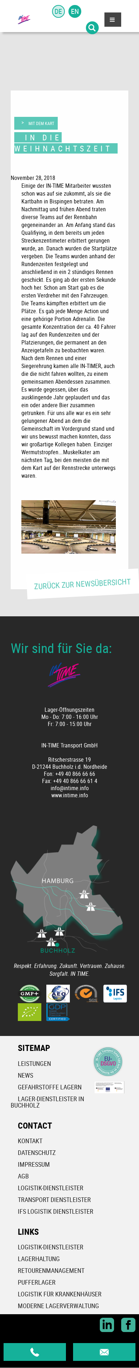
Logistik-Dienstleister (50, 1187)
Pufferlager (37, 1282)
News (25, 1075)
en (75, 11)
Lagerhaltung (39, 1258)
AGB (23, 1176)
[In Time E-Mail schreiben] (104, 1352)
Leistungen (34, 1063)
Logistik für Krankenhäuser (60, 1294)
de (58, 11)
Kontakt (30, 1140)
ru (91, 11)
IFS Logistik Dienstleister (55, 1211)
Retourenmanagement (51, 1270)
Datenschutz (37, 1152)
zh (58, 27)
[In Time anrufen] (35, 1352)
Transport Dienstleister (54, 1199)
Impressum (34, 1164)
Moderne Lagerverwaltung (58, 1305)
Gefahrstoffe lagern (50, 1087)
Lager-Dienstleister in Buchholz (47, 1101)
